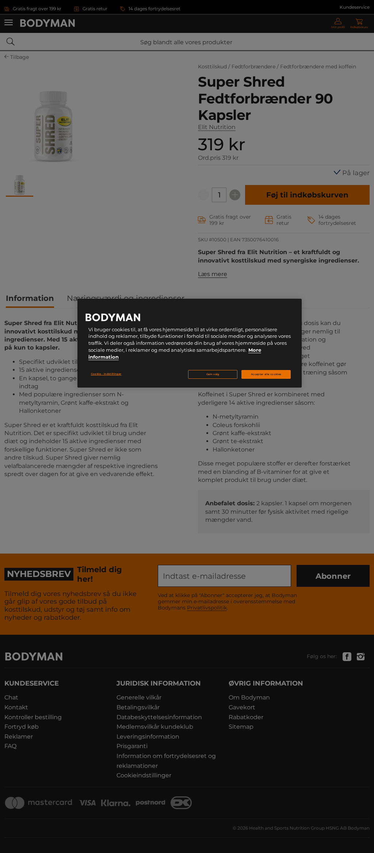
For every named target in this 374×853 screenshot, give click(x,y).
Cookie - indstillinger (106, 373)
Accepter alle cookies (266, 374)
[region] (189, 343)
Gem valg (213, 374)
